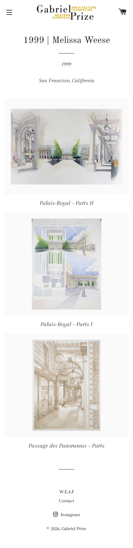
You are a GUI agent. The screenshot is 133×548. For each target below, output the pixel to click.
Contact (66, 500)
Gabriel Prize (74, 528)
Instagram (69, 514)
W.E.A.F (66, 492)
